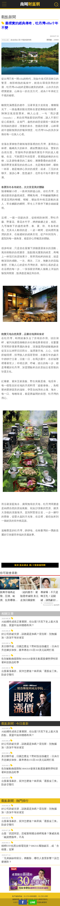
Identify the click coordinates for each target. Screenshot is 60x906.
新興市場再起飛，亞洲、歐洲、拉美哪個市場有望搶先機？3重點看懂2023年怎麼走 (9, 596)
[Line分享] (33, 902)
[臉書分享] (23, 902)
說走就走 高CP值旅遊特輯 (21, 40)
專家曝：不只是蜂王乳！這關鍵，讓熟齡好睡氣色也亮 (49, 596)
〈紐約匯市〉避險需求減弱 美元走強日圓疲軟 (29, 596)
